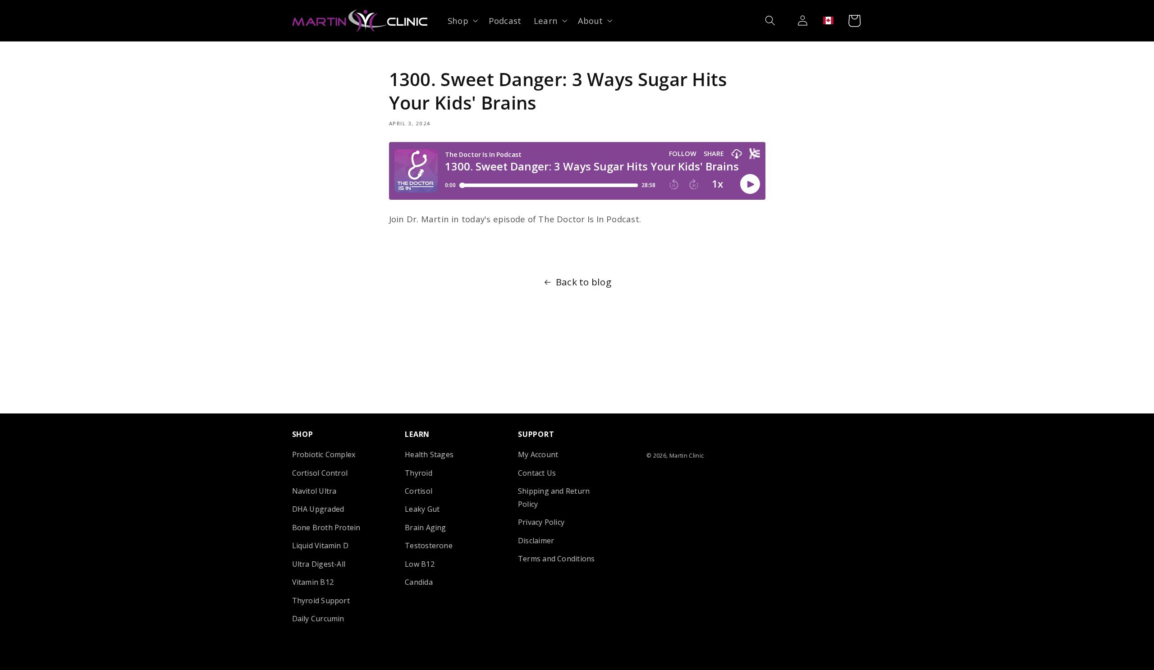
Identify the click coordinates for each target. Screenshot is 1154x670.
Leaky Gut (422, 509)
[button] (461, 20)
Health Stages (429, 454)
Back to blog (583, 281)
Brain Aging (425, 527)
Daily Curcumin (318, 619)
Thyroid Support (321, 601)
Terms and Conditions (556, 559)
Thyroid (418, 473)
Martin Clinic (686, 455)
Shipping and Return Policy (554, 497)
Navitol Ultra (314, 491)
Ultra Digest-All (319, 564)
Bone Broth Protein (326, 527)
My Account (538, 454)
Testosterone (429, 546)
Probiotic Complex (324, 454)
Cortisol (418, 491)
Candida (419, 582)
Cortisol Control (320, 473)
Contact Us (537, 473)
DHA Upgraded (318, 509)
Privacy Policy (541, 522)
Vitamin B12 (313, 582)
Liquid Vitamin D (320, 546)
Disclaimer (536, 541)
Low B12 (420, 564)
